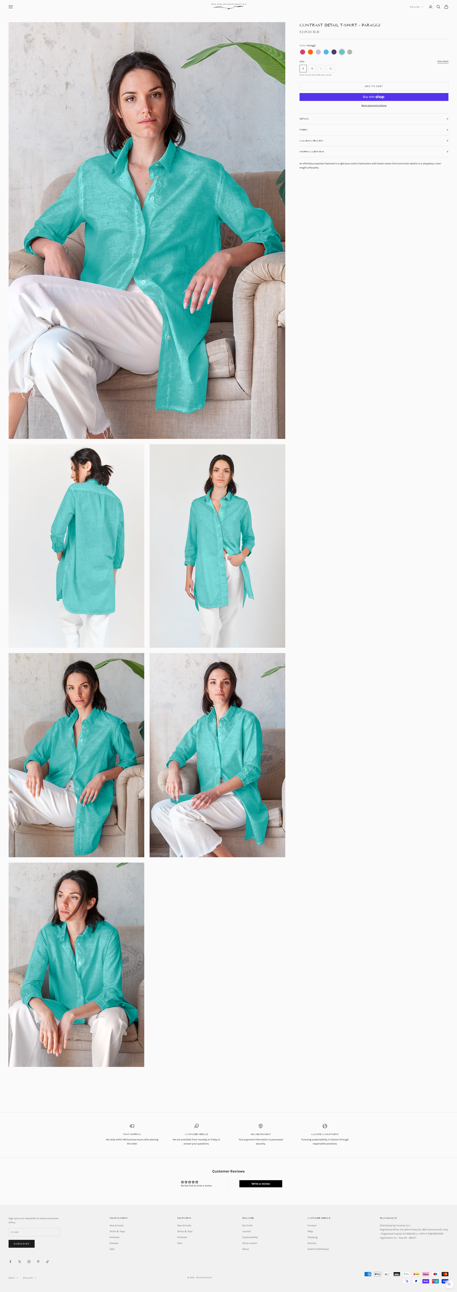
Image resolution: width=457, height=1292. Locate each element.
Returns (312, 1243)
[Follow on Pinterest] (38, 1261)
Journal (246, 1231)
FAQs (310, 1231)
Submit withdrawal (318, 1249)
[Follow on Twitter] (19, 1261)
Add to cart (374, 86)
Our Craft (247, 1225)
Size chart (442, 61)
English (415, 7)
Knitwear (115, 1237)
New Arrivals (117, 1225)
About (245, 1249)
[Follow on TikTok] (47, 1261)
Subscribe (21, 1243)
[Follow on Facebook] (10, 1261)
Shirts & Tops (117, 1231)
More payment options (374, 105)
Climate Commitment (325, 1134)
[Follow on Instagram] (29, 1261)
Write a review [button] (261, 1183)
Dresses (114, 1243)
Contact (312, 1225)
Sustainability (250, 1237)
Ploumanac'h (388, 1218)
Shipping (313, 1237)
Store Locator (249, 1243)
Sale (112, 1249)
